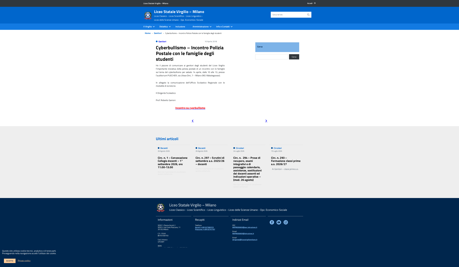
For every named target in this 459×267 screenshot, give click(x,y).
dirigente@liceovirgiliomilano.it (244, 239)
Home (147, 33)
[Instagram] (286, 222)
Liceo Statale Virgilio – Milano (179, 15)
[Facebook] (272, 222)
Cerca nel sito (278, 15)
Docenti (164, 148)
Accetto (9, 260)
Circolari (240, 148)
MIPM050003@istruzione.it (243, 233)
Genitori (158, 33)
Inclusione (180, 26)
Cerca (259, 46)
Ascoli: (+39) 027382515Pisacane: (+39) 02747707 (205, 228)
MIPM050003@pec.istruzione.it (244, 227)
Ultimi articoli (167, 139)
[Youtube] (278, 222)
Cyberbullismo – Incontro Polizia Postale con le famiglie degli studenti (190, 53)
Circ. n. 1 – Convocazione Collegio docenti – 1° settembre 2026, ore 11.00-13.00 (172, 162)
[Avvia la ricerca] (308, 15)
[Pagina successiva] (266, 121)
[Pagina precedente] (192, 121)
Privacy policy (24, 260)
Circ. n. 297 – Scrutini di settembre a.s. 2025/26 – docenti (210, 161)
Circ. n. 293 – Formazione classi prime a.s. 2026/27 (286, 161)
